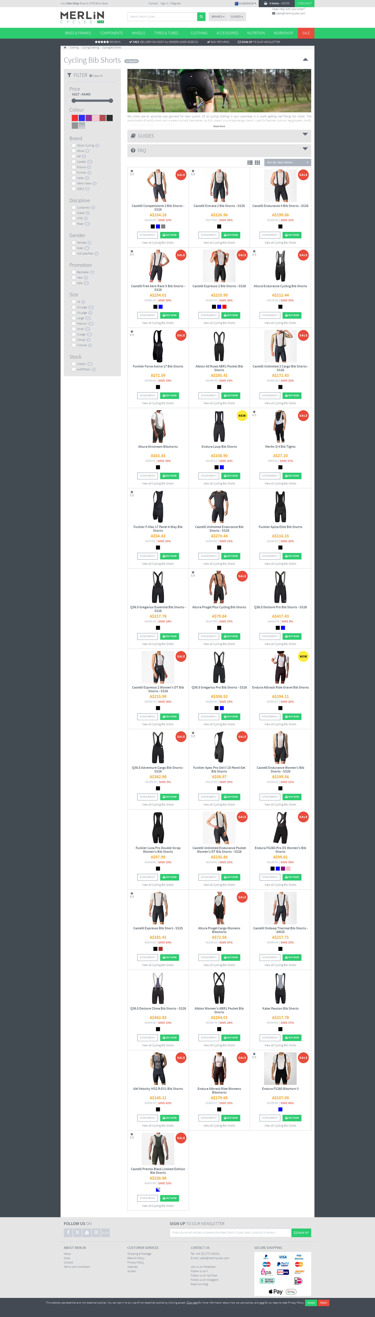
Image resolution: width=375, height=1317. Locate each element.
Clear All (97, 76)
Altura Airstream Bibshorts (158, 446)
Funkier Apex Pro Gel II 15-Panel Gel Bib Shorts (219, 770)
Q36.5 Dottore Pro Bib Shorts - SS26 (280, 607)
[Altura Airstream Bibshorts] (158, 426)
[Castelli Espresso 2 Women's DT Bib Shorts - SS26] (158, 667)
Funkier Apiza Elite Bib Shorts (280, 527)
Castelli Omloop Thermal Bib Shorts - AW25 (280, 930)
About (67, 1254)
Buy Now (171, 235)
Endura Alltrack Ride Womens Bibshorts (219, 1091)
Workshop (283, 33)
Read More (219, 126)
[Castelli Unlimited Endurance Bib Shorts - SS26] (219, 506)
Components (111, 33)
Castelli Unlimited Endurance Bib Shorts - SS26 (219, 529)
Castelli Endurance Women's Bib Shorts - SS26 (280, 770)
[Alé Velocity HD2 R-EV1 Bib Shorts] (158, 1068)
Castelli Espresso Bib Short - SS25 (158, 928)
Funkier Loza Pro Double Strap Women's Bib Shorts (158, 850)
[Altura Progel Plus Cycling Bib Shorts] (219, 587)
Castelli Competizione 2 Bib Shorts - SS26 (158, 208)
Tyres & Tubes (166, 33)
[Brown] (102, 118)
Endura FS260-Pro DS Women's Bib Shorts (280, 850)
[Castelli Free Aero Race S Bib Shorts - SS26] (158, 266)
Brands (217, 17)
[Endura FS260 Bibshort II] (280, 1068)
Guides (236, 17)
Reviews (114, 42)
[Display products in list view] (251, 163)
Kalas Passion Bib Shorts (280, 1008)
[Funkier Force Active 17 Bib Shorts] (158, 346)
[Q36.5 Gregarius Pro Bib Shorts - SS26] (219, 667)
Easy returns (219, 42)
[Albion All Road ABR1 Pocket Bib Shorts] (219, 346)
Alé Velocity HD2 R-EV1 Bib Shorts (158, 1089)
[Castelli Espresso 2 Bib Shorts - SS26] (219, 266)
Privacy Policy (135, 1263)
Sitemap (132, 1267)
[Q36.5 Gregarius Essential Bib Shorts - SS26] (158, 587)
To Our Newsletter (261, 42)
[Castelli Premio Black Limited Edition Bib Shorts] (158, 1149)
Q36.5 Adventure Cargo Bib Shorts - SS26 (158, 770)
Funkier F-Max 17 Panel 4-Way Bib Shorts (158, 529)
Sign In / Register (170, 4)
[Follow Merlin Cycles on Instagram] (96, 1232)
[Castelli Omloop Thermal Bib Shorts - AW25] (280, 908)
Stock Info (147, 235)
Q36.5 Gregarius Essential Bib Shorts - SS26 (158, 609)
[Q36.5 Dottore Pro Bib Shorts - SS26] (280, 587)
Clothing (199, 33)
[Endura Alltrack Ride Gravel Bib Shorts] (280, 667)
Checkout (305, 4)
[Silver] (82, 126)
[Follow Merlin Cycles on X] (77, 1232)
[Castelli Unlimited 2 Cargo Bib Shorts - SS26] (280, 346)
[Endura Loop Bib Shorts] (219, 426)
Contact (153, 4)
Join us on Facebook (203, 1267)
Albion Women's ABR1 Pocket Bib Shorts (219, 1010)
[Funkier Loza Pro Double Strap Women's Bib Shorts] (158, 828)
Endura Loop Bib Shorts (219, 446)
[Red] (75, 118)
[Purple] (89, 118)
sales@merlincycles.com (290, 13)
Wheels (138, 33)
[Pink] (95, 118)
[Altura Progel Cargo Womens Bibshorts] (219, 908)
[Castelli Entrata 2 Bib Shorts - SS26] (219, 185)
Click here (192, 1303)
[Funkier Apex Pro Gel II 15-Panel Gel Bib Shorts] (219, 747)
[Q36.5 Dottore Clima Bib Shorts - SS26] (158, 988)
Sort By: (280, 162)
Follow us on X (199, 1271)
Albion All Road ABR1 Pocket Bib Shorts (219, 368)
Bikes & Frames (78, 33)
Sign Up (302, 1233)
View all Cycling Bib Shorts (158, 243)
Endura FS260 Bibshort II (280, 1089)
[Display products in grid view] (258, 163)
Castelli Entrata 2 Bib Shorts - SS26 (219, 206)
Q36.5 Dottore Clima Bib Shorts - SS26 (158, 1008)
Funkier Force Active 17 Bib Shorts (158, 366)
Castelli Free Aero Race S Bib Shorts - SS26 (158, 288)
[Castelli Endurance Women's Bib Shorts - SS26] (280, 747)
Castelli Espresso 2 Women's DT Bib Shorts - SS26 (158, 689)
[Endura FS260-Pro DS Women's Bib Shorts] (280, 828)
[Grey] (75, 126)
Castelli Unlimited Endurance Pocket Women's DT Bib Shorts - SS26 (219, 850)
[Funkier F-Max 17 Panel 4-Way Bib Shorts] (158, 506)
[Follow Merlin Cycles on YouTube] (86, 1232)
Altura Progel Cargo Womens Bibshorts (219, 930)
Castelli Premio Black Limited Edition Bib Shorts (158, 1171)
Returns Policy (136, 1258)
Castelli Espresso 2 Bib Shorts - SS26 (219, 286)
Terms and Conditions (77, 1267)
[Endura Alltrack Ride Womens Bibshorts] (219, 1068)
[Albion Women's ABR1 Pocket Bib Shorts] (219, 988)
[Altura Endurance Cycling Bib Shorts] (280, 266)
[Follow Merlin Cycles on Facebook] (68, 1232)
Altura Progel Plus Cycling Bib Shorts (219, 607)
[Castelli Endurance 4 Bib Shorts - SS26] (280, 185)
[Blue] (82, 118)
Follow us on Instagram (205, 1280)
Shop (67, 1258)
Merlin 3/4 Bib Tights (280, 446)
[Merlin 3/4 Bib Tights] (280, 426)
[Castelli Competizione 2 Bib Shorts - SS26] (158, 185)
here (261, 1303)
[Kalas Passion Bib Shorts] (280, 988)
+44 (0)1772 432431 (208, 1254)
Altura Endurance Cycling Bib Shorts (280, 286)
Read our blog (199, 1284)
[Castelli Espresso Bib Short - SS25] (158, 908)
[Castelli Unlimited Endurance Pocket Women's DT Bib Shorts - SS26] (219, 828)
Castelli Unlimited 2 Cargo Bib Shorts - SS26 (280, 368)
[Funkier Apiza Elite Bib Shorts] (280, 506)
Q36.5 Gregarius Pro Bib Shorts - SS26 (219, 687)
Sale (306, 33)
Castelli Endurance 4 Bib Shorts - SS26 (280, 206)
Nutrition (256, 33)
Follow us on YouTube (204, 1276)
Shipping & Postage (139, 1254)
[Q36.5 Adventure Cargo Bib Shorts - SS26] (158, 747)
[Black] (109, 118)
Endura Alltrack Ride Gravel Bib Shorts (280, 687)
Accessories (227, 33)
